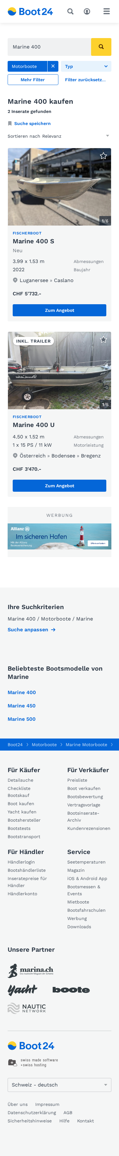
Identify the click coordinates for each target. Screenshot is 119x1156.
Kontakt (85, 1120)
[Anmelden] (88, 11)
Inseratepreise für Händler (27, 882)
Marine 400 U (34, 425)
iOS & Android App (87, 878)
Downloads (79, 926)
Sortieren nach (24, 136)
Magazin (76, 870)
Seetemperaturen (86, 861)
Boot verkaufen (84, 788)
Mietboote (78, 901)
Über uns (18, 1104)
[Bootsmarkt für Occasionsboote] (30, 11)
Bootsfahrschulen (86, 910)
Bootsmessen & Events (83, 890)
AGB (67, 1112)
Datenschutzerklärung (32, 1112)
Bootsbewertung (85, 796)
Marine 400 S (33, 241)
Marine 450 (22, 706)
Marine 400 (22, 692)
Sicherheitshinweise (30, 1120)
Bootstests (19, 828)
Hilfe (64, 1120)
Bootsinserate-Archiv (83, 817)
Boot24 (15, 744)
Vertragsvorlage (83, 804)
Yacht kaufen (22, 811)
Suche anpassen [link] (28, 630)
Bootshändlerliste (27, 870)
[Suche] (71, 11)
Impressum (47, 1104)
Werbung (77, 918)
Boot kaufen (21, 803)
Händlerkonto (22, 893)
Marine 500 (22, 719)
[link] (53, 66)
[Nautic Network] (27, 1008)
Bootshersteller (24, 820)
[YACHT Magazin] (22, 990)
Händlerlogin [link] (21, 861)
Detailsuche (20, 780)
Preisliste (77, 780)
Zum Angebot (59, 310)
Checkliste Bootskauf (19, 792)
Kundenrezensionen (88, 828)
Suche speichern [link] (32, 123)
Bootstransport (24, 836)
